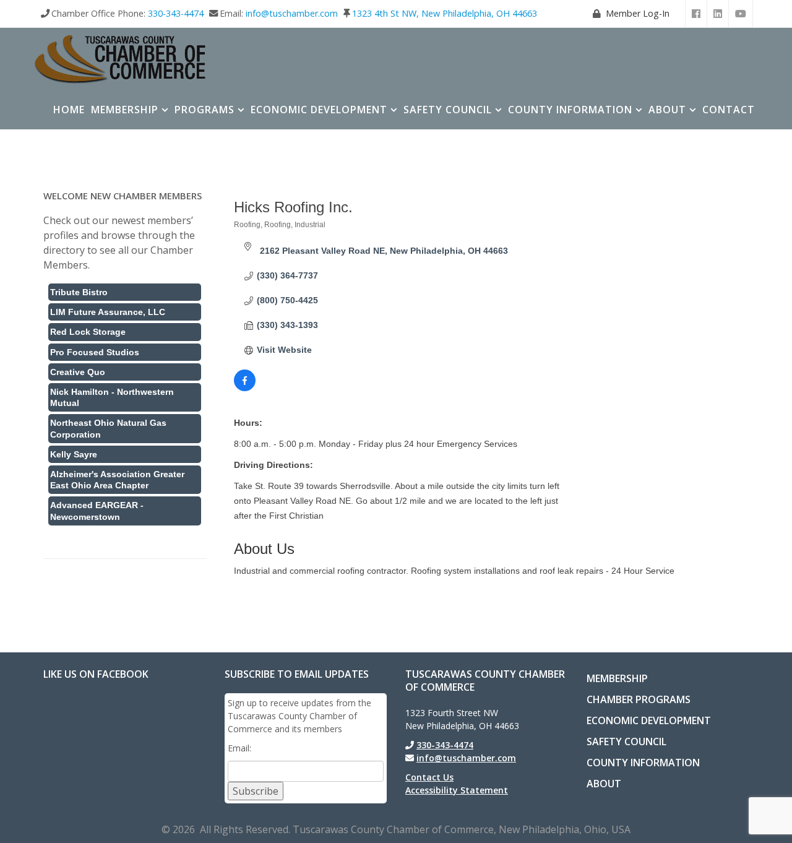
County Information (570, 109)
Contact (728, 109)
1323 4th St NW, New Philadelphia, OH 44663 (444, 13)
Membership (124, 109)
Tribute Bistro (79, 292)
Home (69, 109)
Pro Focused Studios (94, 352)
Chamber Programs (639, 699)
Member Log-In (637, 13)
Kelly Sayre (73, 454)
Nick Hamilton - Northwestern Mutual (112, 397)
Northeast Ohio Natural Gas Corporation (108, 428)
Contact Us (429, 777)
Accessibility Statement (456, 790)
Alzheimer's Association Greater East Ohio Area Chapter (117, 479)
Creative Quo (77, 372)
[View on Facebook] (245, 388)
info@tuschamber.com (292, 13)
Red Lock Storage (88, 332)
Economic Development (319, 109)
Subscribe (255, 791)
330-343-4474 (176, 13)
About (667, 109)
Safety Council (447, 109)
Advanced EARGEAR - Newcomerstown (97, 510)
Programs (204, 109)
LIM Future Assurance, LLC (107, 312)
